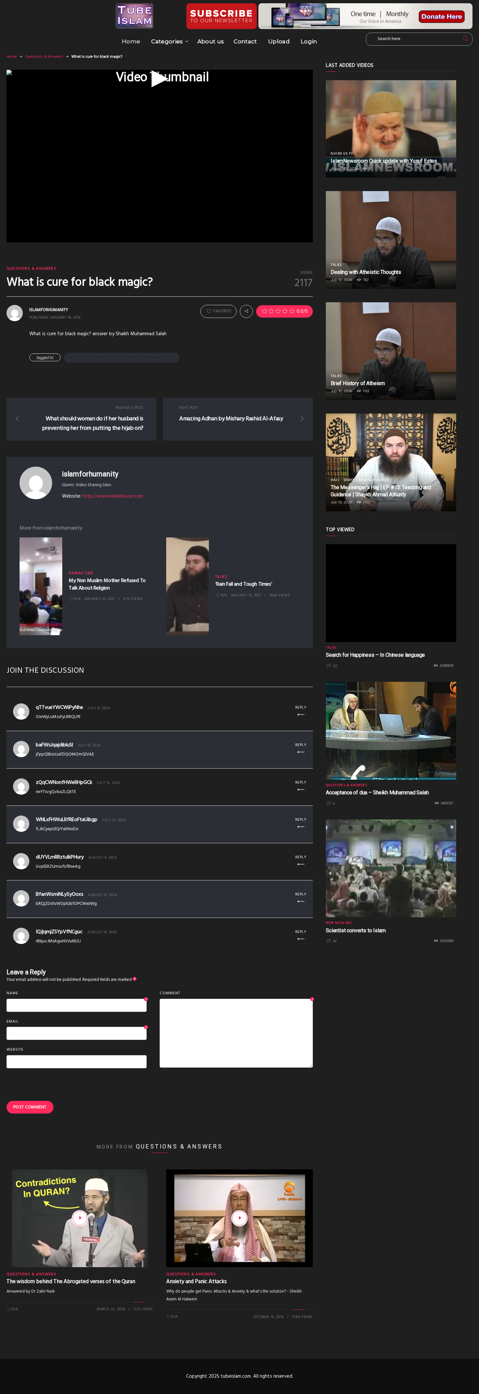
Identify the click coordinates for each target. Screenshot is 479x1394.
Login (309, 41)
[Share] (246, 311)
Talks (221, 577)
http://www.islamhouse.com (112, 496)
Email (77, 1022)
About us (210, 41)
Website (15, 1049)
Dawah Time (81, 573)
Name (77, 993)
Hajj (335, 480)
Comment (236, 993)
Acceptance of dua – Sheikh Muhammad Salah (377, 792)
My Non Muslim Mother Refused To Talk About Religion (107, 584)
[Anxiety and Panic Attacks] (239, 1218)
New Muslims (339, 922)
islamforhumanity (90, 474)
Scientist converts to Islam (356, 930)
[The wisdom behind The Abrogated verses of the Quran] (80, 1218)
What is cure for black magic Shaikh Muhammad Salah (122, 357)
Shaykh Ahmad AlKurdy (366, 480)
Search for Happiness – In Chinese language (375, 655)
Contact (245, 41)
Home (131, 41)
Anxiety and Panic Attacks (196, 1281)
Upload (279, 41)
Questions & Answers (44, 56)
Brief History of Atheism (358, 383)
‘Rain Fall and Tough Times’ (243, 584)
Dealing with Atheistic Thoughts (366, 272)
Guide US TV (342, 153)
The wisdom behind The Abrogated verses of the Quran (71, 1281)
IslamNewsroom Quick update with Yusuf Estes (384, 161)
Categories (167, 41)
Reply (301, 707)
